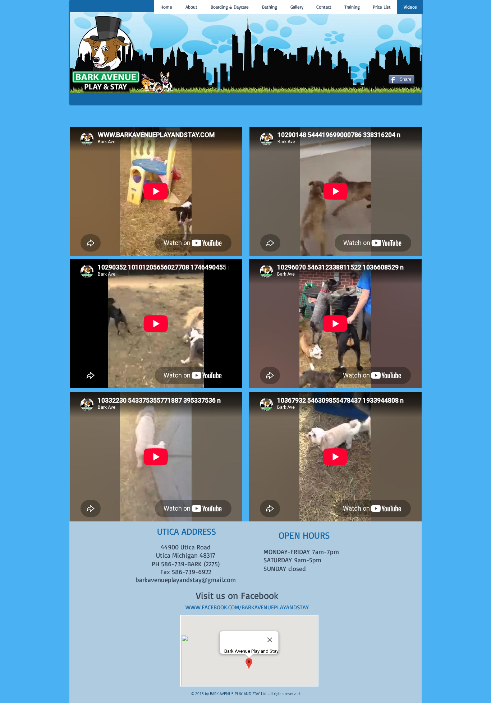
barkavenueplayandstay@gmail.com (186, 580)
